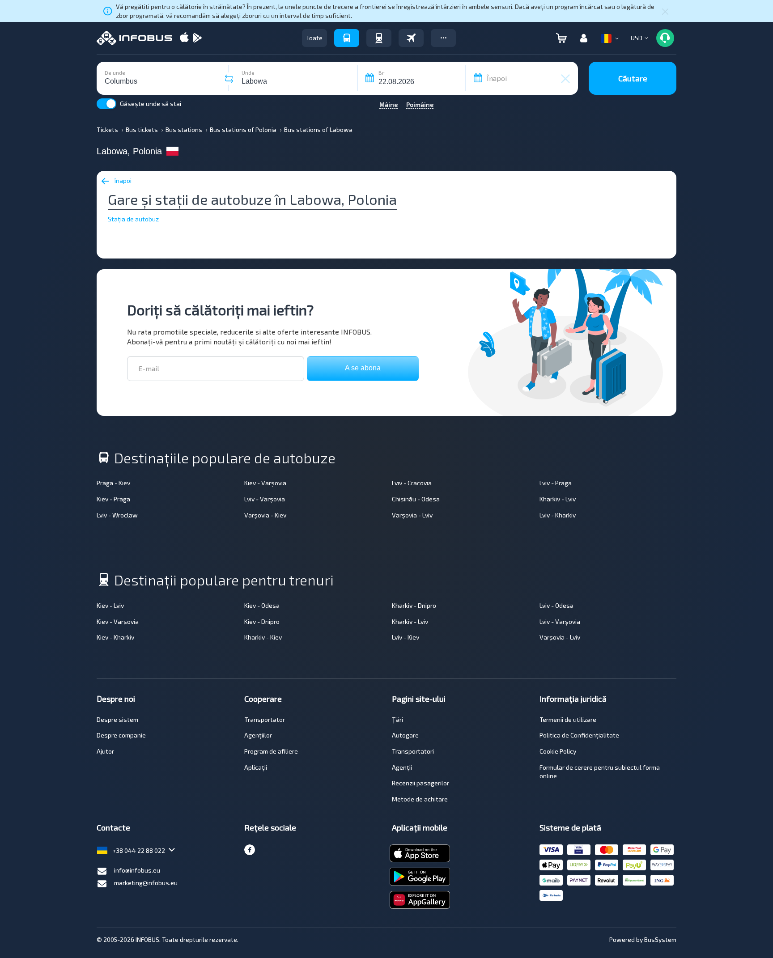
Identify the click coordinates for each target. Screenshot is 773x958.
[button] (443, 38)
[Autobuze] (346, 38)
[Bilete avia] (411, 38)
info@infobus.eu (137, 870)
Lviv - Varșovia (264, 499)
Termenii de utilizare (567, 719)
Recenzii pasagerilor (420, 783)
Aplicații (255, 767)
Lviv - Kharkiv (557, 515)
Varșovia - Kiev (265, 515)
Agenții (402, 767)
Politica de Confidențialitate (579, 735)
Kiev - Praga (113, 499)
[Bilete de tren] (378, 38)
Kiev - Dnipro (262, 621)
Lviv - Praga (555, 483)
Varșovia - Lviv (412, 515)
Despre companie (121, 735)
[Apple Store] (184, 38)
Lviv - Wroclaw (117, 515)
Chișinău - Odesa (416, 499)
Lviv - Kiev (405, 637)
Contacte (113, 827)
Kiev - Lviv (110, 605)
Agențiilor (258, 735)
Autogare (405, 735)
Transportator (264, 719)
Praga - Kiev (113, 483)
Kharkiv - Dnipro (414, 605)
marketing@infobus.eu (146, 882)
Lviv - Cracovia (412, 483)
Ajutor (105, 751)
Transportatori (413, 751)
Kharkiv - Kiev (263, 637)
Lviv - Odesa (556, 605)
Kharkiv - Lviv (557, 499)
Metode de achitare (420, 799)
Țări (397, 719)
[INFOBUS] (134, 38)
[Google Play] (197, 38)
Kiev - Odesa (262, 605)
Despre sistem (117, 719)
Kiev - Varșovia (265, 483)
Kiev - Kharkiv (115, 637)
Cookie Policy (557, 751)
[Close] (665, 11)
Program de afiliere (271, 751)
